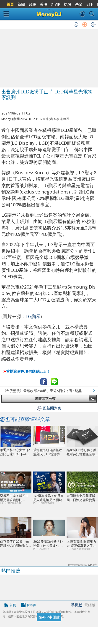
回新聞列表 (52, 408)
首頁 (13, 605)
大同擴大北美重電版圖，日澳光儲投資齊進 (81, 498)
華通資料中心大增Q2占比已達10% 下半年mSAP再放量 (15, 452)
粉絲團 (31, 605)
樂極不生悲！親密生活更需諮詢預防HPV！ (14, 498)
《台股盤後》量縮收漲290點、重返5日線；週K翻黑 (42, 390)
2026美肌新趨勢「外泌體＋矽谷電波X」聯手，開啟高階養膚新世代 (48, 544)
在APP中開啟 (49, 617)
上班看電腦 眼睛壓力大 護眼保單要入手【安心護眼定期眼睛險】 (81, 544)
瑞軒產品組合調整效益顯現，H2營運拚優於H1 (48, 452)
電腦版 (89, 605)
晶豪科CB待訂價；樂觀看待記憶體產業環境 (81, 452)
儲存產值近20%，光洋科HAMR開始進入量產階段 (14, 544)
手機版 (76, 605)
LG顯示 (33, 316)
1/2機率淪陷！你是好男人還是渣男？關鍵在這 (48, 498)
